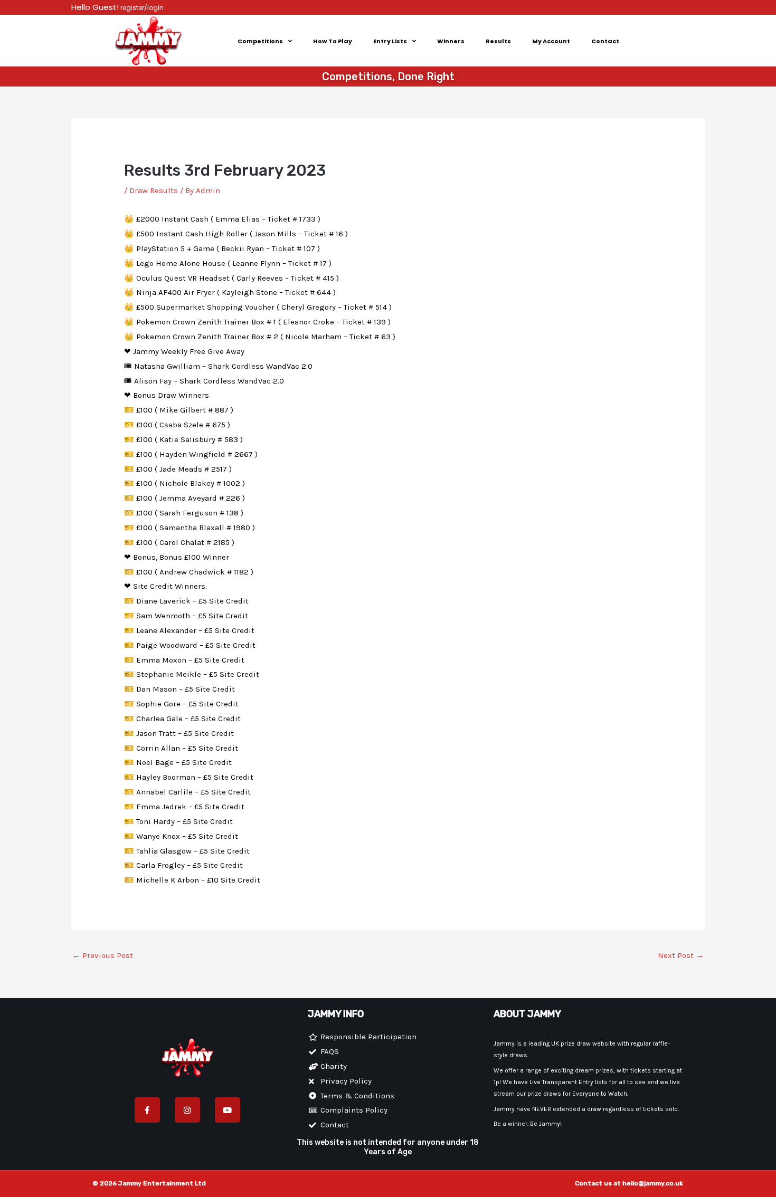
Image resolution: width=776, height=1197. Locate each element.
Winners (451, 41)
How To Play (332, 41)
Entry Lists (390, 41)
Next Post (681, 955)
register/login (141, 7)
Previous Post (102, 955)
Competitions (260, 41)
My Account (551, 41)
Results (498, 41)
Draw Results (153, 190)
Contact (605, 41)
